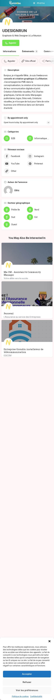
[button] (49, 641)
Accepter (27, 674)
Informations (9, 51)
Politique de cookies (20, 696)
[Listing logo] (7, 22)
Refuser (27, 682)
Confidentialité (36, 696)
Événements (29, 51)
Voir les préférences (27, 690)
